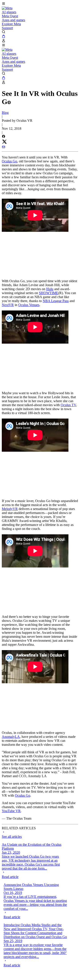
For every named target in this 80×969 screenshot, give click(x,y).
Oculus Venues (28, 305)
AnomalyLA (11, 737)
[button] (40, 4)
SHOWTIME (48, 293)
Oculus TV (68, 405)
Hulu (49, 289)
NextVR (8, 305)
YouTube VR (11, 811)
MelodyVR (10, 509)
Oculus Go (9, 161)
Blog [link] (5, 112)
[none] (33, 874)
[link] (7, 8)
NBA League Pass (56, 301)
